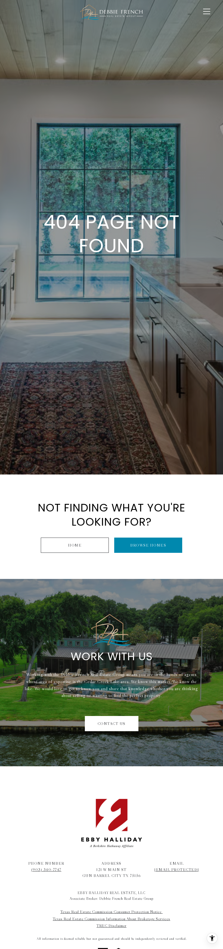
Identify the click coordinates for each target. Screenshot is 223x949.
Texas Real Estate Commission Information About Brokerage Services (111, 918)
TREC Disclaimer (111, 925)
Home (75, 545)
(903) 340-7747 (46, 869)
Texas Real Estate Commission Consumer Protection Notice (111, 911)
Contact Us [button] (112, 723)
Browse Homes (148, 545)
